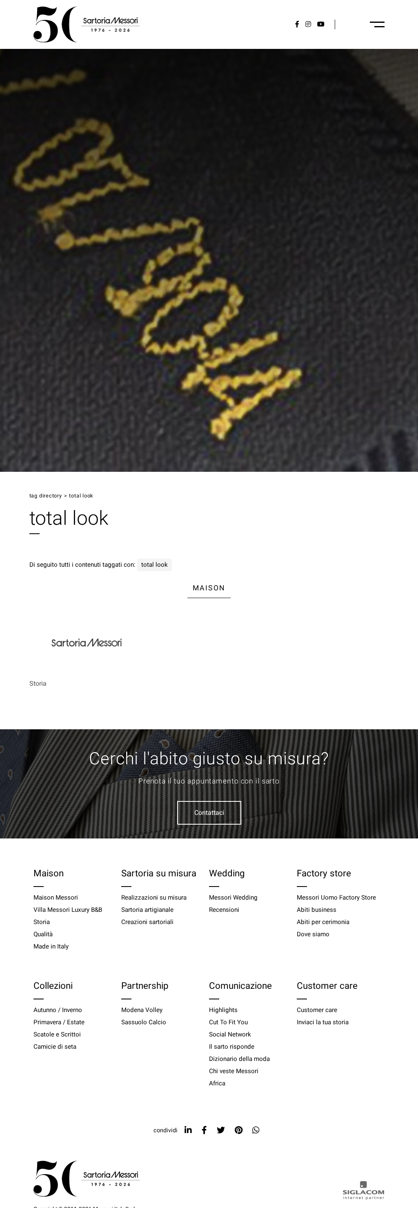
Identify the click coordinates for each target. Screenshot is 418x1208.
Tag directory (45, 495)
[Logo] (86, 24)
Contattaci (209, 813)
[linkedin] (188, 1130)
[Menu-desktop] (377, 24)
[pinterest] (238, 1130)
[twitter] (221, 1130)
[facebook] (204, 1130)
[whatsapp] (256, 1130)
